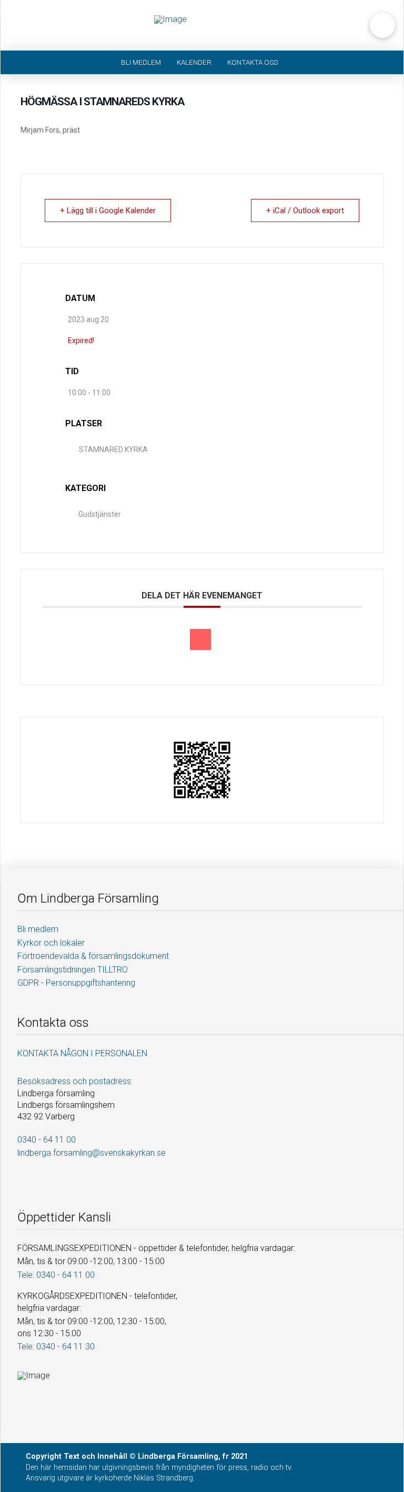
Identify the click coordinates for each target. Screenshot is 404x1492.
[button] (382, 25)
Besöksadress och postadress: (75, 1081)
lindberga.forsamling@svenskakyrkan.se (91, 1153)
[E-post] (200, 639)
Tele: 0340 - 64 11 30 (56, 1346)
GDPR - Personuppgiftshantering (76, 983)
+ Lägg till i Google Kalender (108, 210)
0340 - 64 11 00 (46, 1140)
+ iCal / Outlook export (305, 210)
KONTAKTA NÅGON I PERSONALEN (82, 1053)
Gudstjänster (99, 514)
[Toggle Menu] (26, 25)
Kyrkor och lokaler (51, 943)
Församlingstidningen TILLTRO (72, 970)
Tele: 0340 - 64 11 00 (56, 1275)
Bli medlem (37, 929)
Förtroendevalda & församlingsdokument (93, 956)
